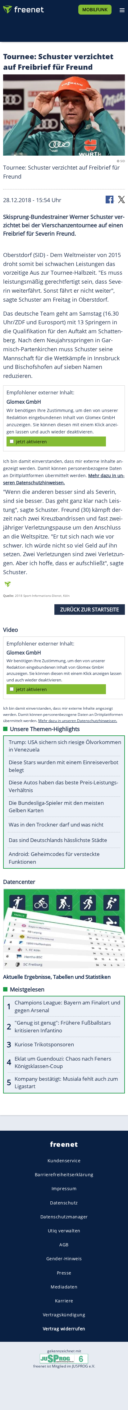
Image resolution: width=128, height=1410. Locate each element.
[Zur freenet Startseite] (23, 8)
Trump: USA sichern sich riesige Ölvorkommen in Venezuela (65, 745)
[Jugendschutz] (64, 1358)
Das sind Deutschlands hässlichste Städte (58, 840)
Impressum (64, 1188)
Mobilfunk (94, 9)
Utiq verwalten (64, 1231)
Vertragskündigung (64, 1315)
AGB (64, 1245)
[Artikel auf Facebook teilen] (110, 199)
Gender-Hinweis (64, 1258)
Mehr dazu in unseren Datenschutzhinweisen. (77, 720)
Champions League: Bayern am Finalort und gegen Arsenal (67, 1006)
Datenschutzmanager (64, 1217)
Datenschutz (64, 1203)
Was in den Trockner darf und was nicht (56, 824)
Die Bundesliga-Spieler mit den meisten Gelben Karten (56, 806)
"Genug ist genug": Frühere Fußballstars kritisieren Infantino (63, 1026)
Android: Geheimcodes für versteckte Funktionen (54, 857)
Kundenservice (64, 1161)
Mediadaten (64, 1287)
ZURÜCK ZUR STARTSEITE (89, 609)
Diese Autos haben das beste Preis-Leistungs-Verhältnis (63, 786)
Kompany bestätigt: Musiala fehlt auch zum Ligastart (66, 1082)
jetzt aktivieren (31, 442)
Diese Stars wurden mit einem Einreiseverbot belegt (63, 766)
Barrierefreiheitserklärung (64, 1174)
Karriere (64, 1301)
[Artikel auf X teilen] (121, 199)
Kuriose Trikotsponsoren (44, 1044)
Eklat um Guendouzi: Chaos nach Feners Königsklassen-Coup (63, 1062)
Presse (64, 1273)
